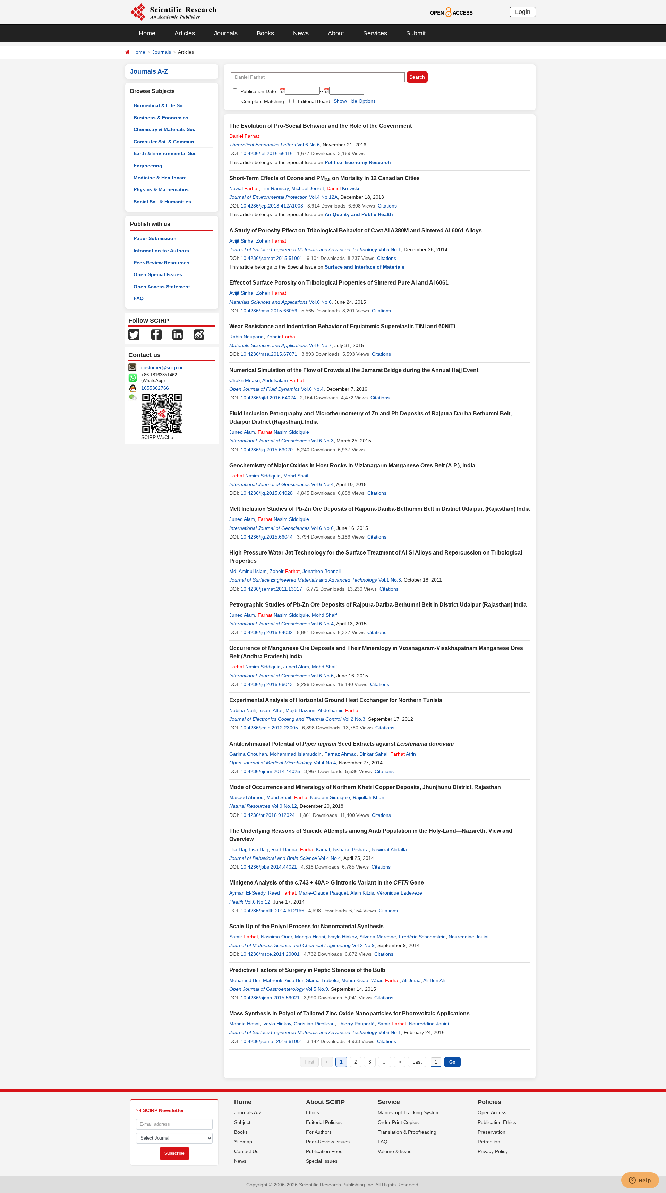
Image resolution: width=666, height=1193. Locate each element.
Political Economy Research (358, 162)
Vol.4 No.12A (323, 197)
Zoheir (271, 241)
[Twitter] (133, 334)
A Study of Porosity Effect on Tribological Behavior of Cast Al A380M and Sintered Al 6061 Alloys (355, 231)
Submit (416, 33)
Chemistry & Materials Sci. (164, 129)
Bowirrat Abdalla (389, 849)
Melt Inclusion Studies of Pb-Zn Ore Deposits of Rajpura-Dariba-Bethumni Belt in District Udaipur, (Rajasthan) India (379, 509)
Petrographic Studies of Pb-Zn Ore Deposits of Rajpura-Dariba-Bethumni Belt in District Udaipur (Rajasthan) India (378, 605)
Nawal (244, 188)
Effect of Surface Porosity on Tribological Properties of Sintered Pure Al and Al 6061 (339, 283)
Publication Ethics (497, 1122)
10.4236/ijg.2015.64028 (267, 493)
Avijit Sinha (241, 241)
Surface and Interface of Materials (364, 267)
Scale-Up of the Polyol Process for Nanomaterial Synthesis (306, 926)
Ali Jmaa (411, 980)
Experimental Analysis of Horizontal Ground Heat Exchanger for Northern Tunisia (335, 700)
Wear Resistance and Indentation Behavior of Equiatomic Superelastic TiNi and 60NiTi (342, 326)
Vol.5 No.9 (317, 989)
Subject (242, 1122)
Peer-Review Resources (161, 262)
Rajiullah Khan (368, 797)
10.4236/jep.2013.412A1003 (272, 206)
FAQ (139, 298)
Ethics (312, 1112)
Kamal (315, 849)
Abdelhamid (339, 710)
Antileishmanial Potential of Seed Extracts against (341, 744)
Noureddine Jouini (468, 936)
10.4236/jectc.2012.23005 (269, 727)
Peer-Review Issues (328, 1141)
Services (375, 33)
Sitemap (243, 1141)
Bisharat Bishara (351, 849)
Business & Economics (161, 117)
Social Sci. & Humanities (162, 201)
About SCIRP (325, 1102)
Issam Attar (270, 710)
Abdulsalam (283, 380)
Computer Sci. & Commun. (165, 141)
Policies (489, 1102)
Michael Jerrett (307, 188)
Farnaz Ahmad (340, 754)
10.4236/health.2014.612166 (272, 910)
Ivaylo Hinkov (342, 936)
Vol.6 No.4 (312, 389)
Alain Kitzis (362, 893)
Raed (282, 893)
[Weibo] (199, 334)
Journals (226, 33)
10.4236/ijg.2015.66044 (267, 537)
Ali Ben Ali (434, 980)
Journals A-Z (248, 1112)
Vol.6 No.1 (389, 1032)
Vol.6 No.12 (257, 902)
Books (265, 33)
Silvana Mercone (377, 936)
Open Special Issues (158, 274)
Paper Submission (155, 238)
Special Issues (322, 1161)
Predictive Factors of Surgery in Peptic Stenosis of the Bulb (307, 970)
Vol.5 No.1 (389, 249)
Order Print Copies (398, 1122)
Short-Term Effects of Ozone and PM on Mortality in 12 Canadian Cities (324, 178)
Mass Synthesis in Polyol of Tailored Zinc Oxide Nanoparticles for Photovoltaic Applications (349, 1013)
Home (147, 33)
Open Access (492, 1112)
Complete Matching (262, 101)
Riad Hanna (284, 849)
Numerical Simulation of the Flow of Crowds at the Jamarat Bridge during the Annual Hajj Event (353, 370)
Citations (387, 206)
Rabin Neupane (246, 336)
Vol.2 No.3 (354, 719)
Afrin (403, 754)
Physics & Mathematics (161, 189)
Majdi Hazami (300, 710)
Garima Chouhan (248, 754)
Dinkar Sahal (373, 754)
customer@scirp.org (163, 367)
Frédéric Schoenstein (422, 936)
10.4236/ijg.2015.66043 (267, 684)
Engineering (148, 165)
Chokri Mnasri (244, 380)
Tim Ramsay (275, 188)
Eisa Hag (258, 849)
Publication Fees (324, 1151)
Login (522, 11)
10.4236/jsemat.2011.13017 (271, 589)
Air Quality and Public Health (359, 214)
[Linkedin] (177, 334)
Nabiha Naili (242, 710)
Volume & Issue (395, 1151)
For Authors (319, 1132)
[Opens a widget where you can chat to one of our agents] (640, 1181)
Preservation (491, 1132)
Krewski (343, 188)
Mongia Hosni (310, 936)
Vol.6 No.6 (308, 144)
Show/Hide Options (355, 101)
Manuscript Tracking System (409, 1112)
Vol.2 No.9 (363, 945)
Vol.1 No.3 (389, 580)
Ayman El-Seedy (247, 893)
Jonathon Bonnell (321, 571)
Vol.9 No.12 (284, 806)
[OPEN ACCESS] (451, 12)
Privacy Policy (493, 1151)
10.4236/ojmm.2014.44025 (270, 771)
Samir (243, 936)
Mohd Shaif (295, 476)
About (336, 33)
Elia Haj (237, 849)
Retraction (489, 1141)
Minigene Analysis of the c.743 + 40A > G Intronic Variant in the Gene (326, 883)
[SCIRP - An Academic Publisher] (173, 12)
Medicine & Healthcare (160, 177)
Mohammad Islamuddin (296, 754)
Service (389, 1102)
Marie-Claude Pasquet (323, 893)
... (385, 1062)
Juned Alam (242, 432)
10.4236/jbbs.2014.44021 (269, 867)
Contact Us (246, 1151)
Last (417, 1062)
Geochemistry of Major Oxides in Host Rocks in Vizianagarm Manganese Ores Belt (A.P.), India (352, 465)
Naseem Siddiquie (322, 797)
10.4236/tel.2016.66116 (267, 153)
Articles (184, 33)
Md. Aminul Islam (248, 571)
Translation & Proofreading (407, 1132)
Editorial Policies (324, 1122)
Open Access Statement (162, 286)
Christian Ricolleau (314, 1023)
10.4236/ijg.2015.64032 (267, 632)
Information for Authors (161, 250)
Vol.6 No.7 (320, 345)
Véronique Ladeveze (399, 893)
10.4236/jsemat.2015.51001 (271, 258)
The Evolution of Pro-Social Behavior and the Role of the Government (320, 126)
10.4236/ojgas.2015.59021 (270, 997)
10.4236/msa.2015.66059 (269, 310)
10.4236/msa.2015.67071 (269, 354)
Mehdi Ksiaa (354, 980)
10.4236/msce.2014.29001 (270, 954)
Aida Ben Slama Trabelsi (312, 980)
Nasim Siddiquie (283, 432)
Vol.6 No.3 (322, 440)
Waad (385, 980)
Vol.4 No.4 (325, 762)
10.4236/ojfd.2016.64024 (268, 397)
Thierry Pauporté (356, 1023)
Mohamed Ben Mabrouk (255, 980)
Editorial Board (314, 101)
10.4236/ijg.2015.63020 (267, 449)
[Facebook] (156, 334)
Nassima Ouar (276, 936)
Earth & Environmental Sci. (165, 153)
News (301, 33)
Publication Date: (258, 91)
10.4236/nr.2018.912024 (268, 815)
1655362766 (155, 388)
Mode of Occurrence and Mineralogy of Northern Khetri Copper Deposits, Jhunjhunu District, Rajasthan (365, 787)
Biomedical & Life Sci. (159, 105)
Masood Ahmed (246, 797)
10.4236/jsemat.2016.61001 (271, 1041)
